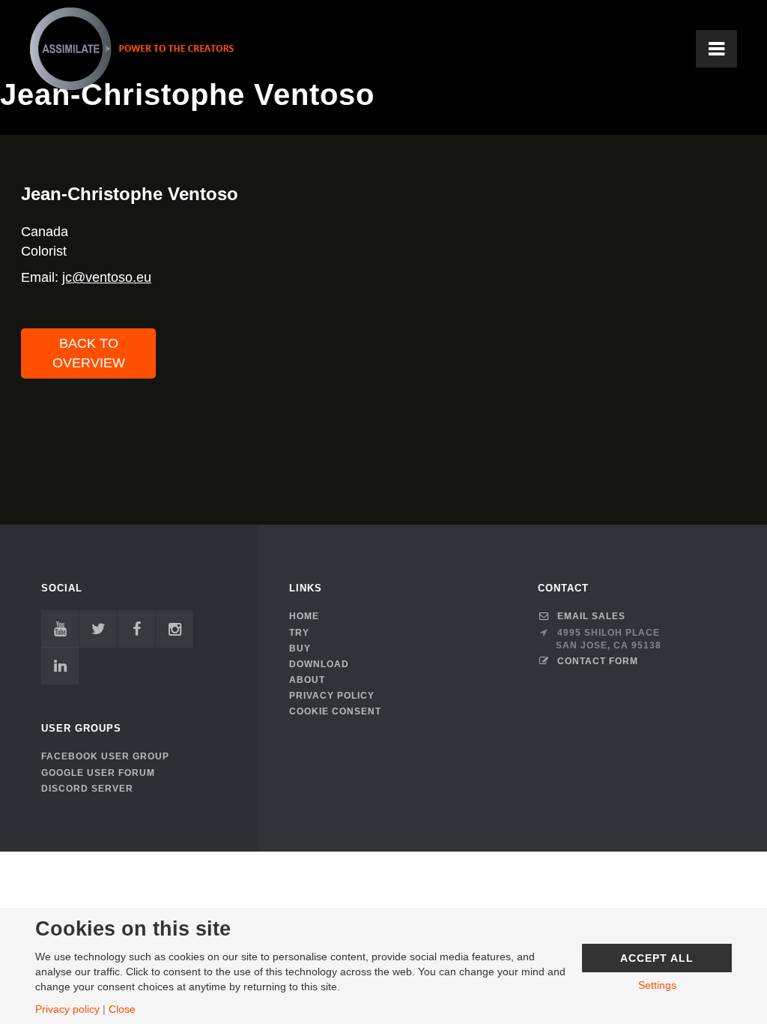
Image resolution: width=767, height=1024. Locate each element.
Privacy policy (67, 1009)
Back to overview (88, 353)
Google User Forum (98, 773)
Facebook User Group (105, 756)
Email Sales (591, 616)
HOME (304, 616)
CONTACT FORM (597, 661)
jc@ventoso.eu (106, 277)
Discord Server (87, 788)
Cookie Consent (335, 711)
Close (122, 1009)
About (307, 680)
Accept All (657, 958)
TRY (299, 632)
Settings (657, 985)
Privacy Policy (332, 695)
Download (319, 664)
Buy (300, 648)
